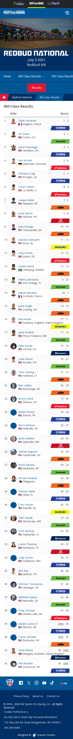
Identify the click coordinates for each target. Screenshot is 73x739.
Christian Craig (26, 173)
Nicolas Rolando (27, 478)
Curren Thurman (27, 544)
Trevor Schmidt (27, 637)
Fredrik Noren (26, 266)
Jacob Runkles (26, 438)
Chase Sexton (26, 186)
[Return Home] (14, 13)
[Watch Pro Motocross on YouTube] (44, 683)
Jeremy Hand (25, 398)
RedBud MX (36, 64)
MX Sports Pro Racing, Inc (36, 704)
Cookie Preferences (15, 711)
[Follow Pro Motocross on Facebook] (21, 683)
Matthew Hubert (27, 597)
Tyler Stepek (25, 517)
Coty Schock (25, 253)
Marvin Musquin (27, 292)
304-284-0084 (12, 727)
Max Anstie (24, 319)
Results (36, 88)
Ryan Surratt (25, 345)
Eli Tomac (24, 134)
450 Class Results (49, 97)
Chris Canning (26, 372)
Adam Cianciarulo (28, 279)
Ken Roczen (25, 160)
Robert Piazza (26, 412)
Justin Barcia (25, 213)
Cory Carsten (25, 504)
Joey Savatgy (25, 226)
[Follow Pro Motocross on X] (29, 683)
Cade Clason (25, 359)
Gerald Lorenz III (27, 623)
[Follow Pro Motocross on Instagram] (36, 683)
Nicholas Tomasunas (30, 584)
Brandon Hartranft (29, 239)
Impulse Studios (46, 735)
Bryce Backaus (26, 425)
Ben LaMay (25, 385)
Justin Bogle (25, 306)
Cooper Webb (26, 200)
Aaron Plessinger (28, 147)
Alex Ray (23, 570)
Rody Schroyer (26, 610)
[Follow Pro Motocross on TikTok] (52, 683)
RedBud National (22, 97)
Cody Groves (25, 557)
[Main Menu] (67, 13)
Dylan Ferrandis (27, 120)
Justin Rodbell (26, 332)
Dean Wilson (25, 650)
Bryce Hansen (26, 464)
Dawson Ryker (26, 491)
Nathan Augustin (28, 451)
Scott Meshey (26, 531)
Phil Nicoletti (25, 663)
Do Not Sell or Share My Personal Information (30, 717)
